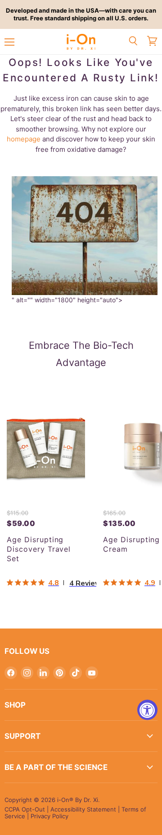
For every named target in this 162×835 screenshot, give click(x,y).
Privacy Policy (49, 816)
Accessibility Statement (83, 809)
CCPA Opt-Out (24, 809)
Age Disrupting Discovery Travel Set (39, 549)
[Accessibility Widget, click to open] (147, 709)
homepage (23, 139)
